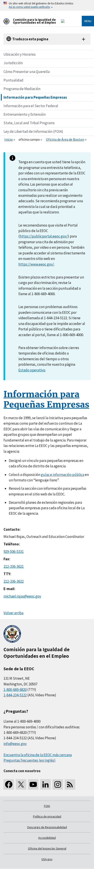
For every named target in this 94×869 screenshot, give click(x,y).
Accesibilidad (47, 838)
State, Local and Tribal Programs (29, 123)
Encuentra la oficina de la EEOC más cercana (37, 754)
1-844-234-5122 (15, 695)
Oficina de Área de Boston (65, 139)
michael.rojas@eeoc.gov (22, 596)
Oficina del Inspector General (47, 848)
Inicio (8, 139)
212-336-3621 (13, 566)
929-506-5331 (13, 551)
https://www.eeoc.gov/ (36, 264)
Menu (87, 21)
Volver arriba (13, 612)
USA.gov (47, 859)
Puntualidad (13, 80)
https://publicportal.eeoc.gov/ (44, 236)
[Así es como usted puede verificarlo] (47, 5)
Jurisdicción (13, 62)
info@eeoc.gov (15, 743)
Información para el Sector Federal (30, 105)
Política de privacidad (47, 816)
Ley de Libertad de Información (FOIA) (33, 131)
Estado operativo (31, 370)
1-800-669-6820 (15, 689)
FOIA (47, 806)
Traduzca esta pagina (30, 39)
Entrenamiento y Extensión (24, 114)
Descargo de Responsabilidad (47, 827)
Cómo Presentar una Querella (26, 71)
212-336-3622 (13, 581)
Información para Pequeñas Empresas (35, 97)
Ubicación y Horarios (19, 54)
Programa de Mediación (21, 88)
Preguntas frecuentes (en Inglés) (29, 760)
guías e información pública (62, 474)
